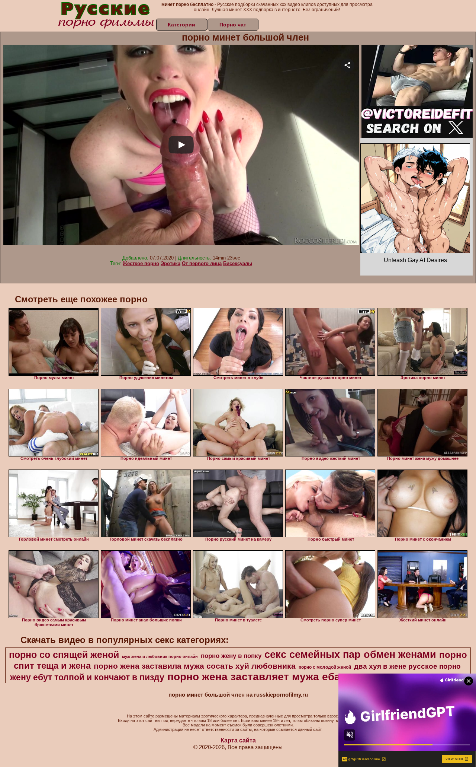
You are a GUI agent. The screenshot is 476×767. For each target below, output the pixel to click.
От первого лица (202, 263)
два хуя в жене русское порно (407, 666)
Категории (181, 25)
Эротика (170, 263)
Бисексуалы (237, 263)
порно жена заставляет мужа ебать (259, 676)
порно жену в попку (231, 655)
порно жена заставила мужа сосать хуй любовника (195, 666)
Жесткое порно (141, 263)
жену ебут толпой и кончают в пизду (87, 677)
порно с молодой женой (325, 667)
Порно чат (232, 25)
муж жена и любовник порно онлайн (160, 656)
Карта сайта (238, 740)
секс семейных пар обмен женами (350, 654)
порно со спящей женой (64, 654)
